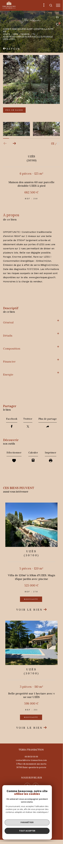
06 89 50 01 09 (31, 756)
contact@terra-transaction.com (31, 760)
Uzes (15, 34)
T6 (33, 34)
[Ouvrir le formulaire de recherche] (50, 5)
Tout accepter (27, 830)
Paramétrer (27, 822)
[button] (14, 143)
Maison (25, 34)
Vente (6, 34)
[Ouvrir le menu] (58, 5)
